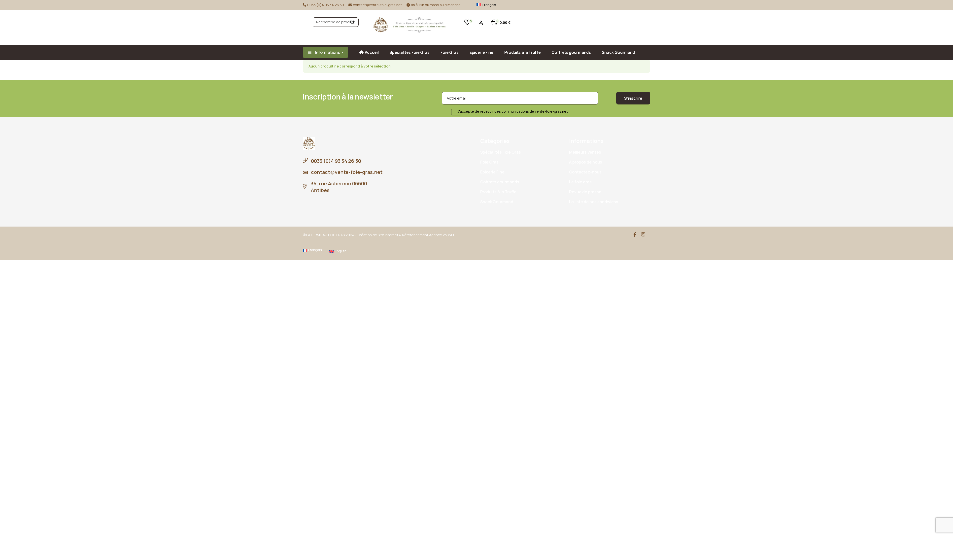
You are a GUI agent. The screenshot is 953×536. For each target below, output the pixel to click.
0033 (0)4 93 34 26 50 (325, 4)
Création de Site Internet (377, 235)
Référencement (415, 235)
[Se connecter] (481, 22)
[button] (483, 5)
